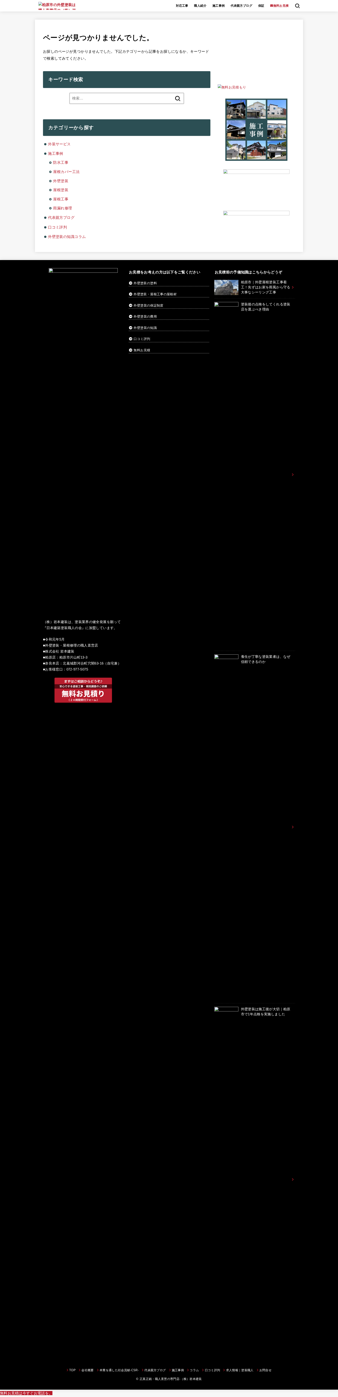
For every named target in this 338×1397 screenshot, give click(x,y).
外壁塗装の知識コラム (67, 236)
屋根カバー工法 (66, 172)
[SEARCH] (297, 6)
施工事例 (218, 5)
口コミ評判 (57, 227)
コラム (194, 1370)
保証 (261, 5)
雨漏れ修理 (62, 208)
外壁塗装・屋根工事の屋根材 (155, 294)
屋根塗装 (60, 190)
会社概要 (87, 1370)
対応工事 (182, 5)
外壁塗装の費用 (145, 316)
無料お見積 (142, 350)
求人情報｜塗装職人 (239, 1370)
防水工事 (60, 162)
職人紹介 (200, 5)
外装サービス (59, 144)
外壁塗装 (60, 181)
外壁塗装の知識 (145, 328)
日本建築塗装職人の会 (64, 628)
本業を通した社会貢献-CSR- (119, 1370)
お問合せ (265, 1370)
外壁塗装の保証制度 (148, 305)
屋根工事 (60, 199)
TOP (72, 1370)
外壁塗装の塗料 (145, 283)
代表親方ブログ (241, 5)
